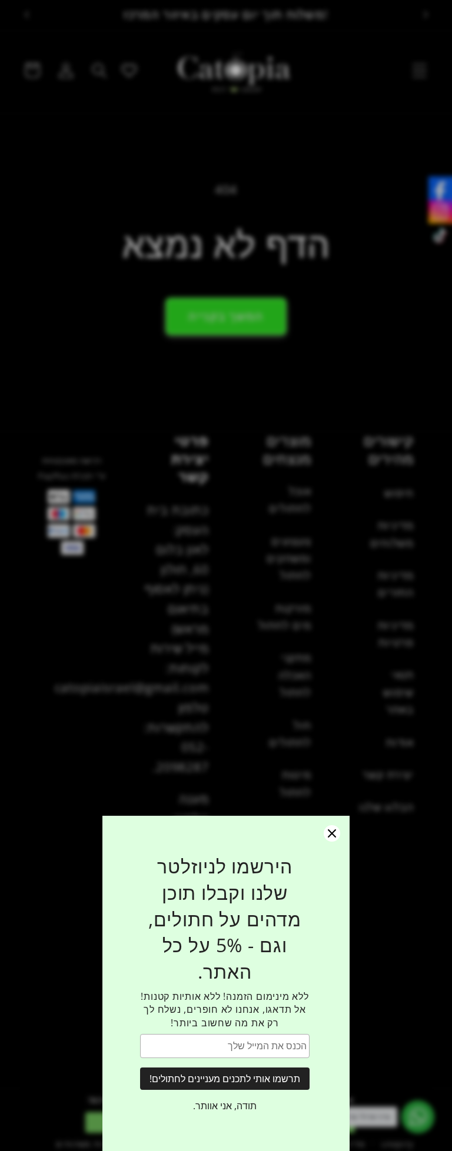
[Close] (332, 833)
